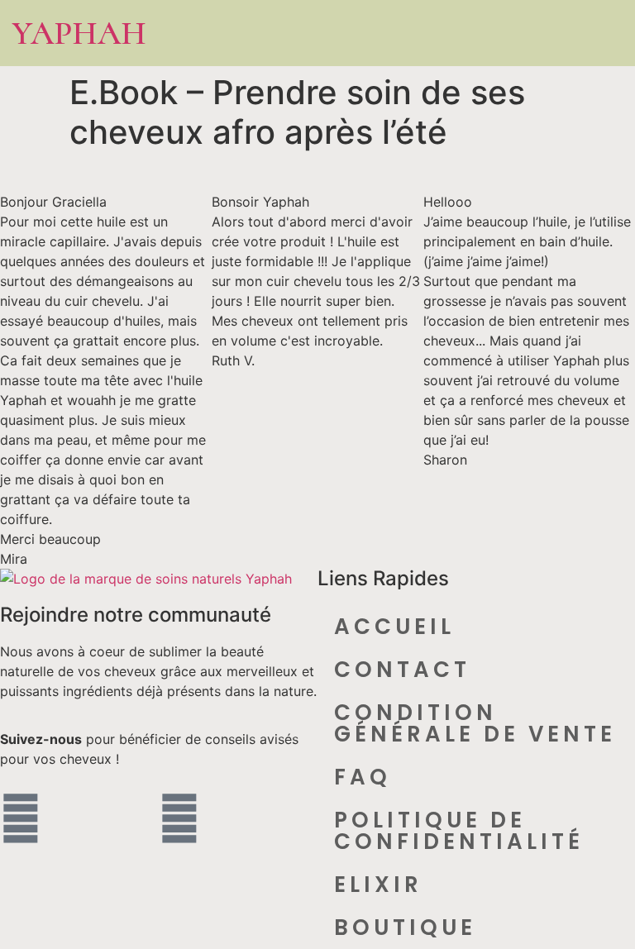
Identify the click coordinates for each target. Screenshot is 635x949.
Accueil (394, 626)
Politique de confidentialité (459, 830)
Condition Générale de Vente (475, 723)
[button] (562, 33)
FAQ (362, 777)
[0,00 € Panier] (602, 33)
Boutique (405, 927)
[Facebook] (20, 818)
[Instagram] (179, 818)
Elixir (378, 884)
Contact (402, 669)
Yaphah (79, 33)
